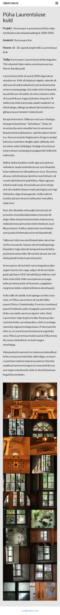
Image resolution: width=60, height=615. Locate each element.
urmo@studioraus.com (30, 611)
